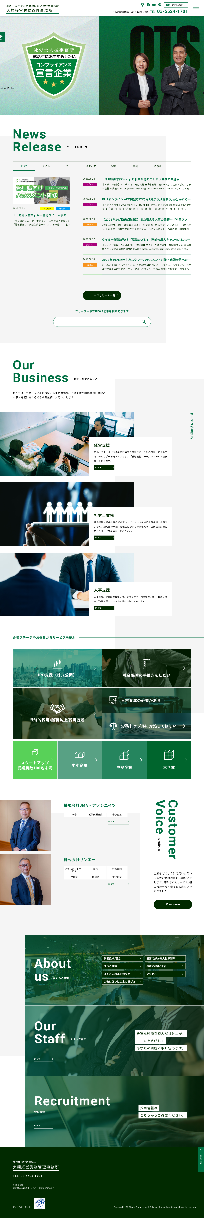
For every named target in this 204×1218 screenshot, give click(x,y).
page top (201, 1160)
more (98, 467)
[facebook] (148, 5)
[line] (160, 5)
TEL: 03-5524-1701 (27, 1176)
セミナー (68, 166)
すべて (24, 166)
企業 (113, 166)
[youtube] (154, 5)
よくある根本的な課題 (117, 974)
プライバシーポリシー (23, 1206)
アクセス (151, 974)
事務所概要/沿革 (156, 966)
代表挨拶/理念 (112, 958)
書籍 (135, 166)
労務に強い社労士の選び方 (120, 981)
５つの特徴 (110, 966)
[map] (142, 5)
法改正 (158, 166)
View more (173, 904)
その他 (46, 166)
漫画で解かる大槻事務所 (161, 958)
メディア (91, 166)
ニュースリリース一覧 (102, 295)
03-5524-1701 (172, 11)
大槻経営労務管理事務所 (32, 8)
